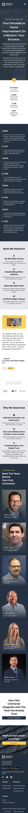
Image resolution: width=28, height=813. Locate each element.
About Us (4, 800)
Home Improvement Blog (19, 785)
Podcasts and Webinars (18, 788)
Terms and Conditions (19, 811)
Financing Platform (6, 788)
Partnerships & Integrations (8, 802)
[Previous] (4, 368)
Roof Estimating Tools (18, 791)
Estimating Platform (6, 785)
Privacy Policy (7, 811)
